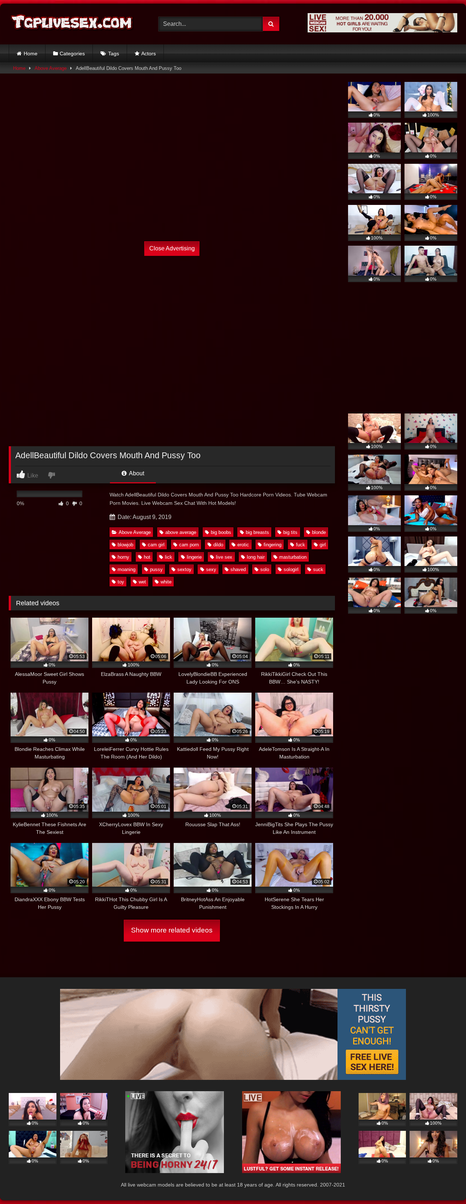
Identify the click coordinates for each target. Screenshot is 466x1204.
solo (264, 569)
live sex (224, 557)
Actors (148, 53)
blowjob (125, 544)
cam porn (189, 544)
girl (323, 544)
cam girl (156, 544)
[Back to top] (443, 1182)
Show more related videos (172, 930)
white (166, 582)
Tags (113, 53)
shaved (238, 569)
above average (180, 532)
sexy (211, 569)
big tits (290, 532)
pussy (156, 569)
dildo (218, 544)
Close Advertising (172, 248)
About (136, 473)
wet (142, 582)
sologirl (291, 569)
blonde (319, 532)
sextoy (184, 569)
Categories (72, 53)
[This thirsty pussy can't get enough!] (233, 1078)
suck (318, 569)
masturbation (293, 557)
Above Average (51, 68)
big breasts (257, 532)
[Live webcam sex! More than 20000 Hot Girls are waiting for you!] (382, 30)
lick (168, 557)
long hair (256, 557)
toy (121, 582)
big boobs (221, 532)
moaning (126, 569)
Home (30, 53)
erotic (243, 544)
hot (147, 557)
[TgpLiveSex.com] (72, 23)
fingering (272, 544)
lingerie (194, 557)
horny (123, 557)
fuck (300, 544)
